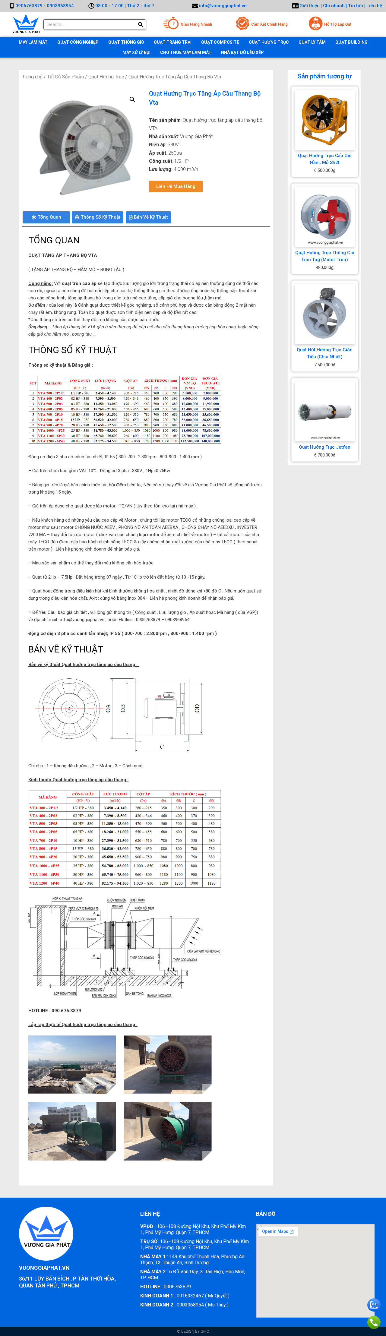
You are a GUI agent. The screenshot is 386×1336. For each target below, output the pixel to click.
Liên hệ (374, 5)
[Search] (140, 25)
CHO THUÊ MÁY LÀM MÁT (185, 52)
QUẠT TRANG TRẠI (172, 42)
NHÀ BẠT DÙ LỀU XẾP (242, 52)
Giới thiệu (309, 5)
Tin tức (356, 5)
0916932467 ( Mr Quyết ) (184, 1296)
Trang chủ (32, 77)
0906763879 (165, 1287)
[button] (176, 186)
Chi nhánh (334, 5)
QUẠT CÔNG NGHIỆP (78, 42)
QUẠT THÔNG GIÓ (126, 42)
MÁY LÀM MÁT (33, 42)
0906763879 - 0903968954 (44, 5)
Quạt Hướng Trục (106, 77)
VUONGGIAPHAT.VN (44, 1268)
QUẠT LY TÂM (312, 42)
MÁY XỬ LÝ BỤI (136, 52)
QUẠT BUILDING (351, 42)
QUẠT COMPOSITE (220, 42)
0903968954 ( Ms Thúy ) (184, 1305)
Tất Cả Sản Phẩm (65, 77)
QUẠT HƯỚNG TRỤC (269, 42)
